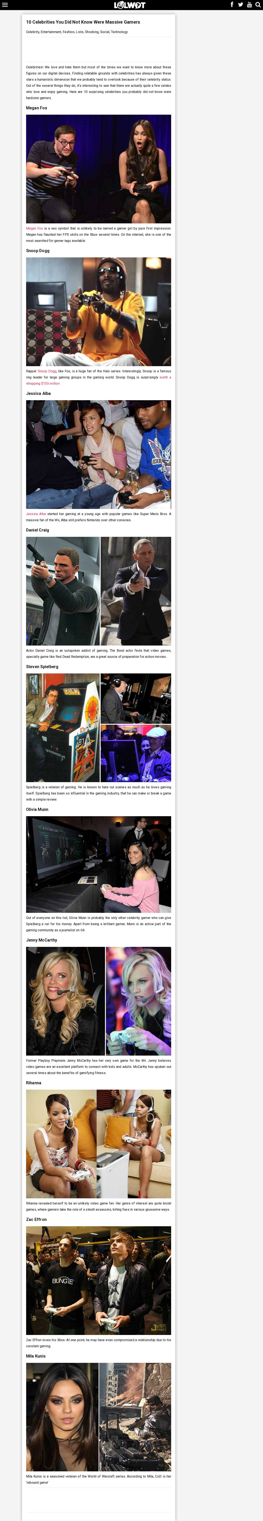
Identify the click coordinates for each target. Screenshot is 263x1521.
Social (105, 32)
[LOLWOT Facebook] (232, 5)
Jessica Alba (36, 514)
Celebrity (32, 32)
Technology (119, 32)
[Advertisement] (98, 48)
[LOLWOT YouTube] (249, 5)
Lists (79, 32)
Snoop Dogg (47, 371)
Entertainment (51, 32)
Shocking (92, 32)
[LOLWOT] (129, 4)
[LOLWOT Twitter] (241, 5)
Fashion (68, 32)
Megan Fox (34, 228)
